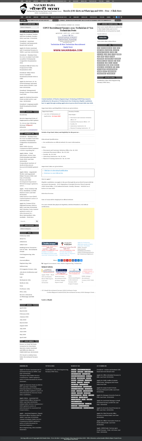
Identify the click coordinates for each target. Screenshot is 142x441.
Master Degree (101, 65)
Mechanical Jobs (25, 280)
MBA (108, 65)
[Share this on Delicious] (81, 260)
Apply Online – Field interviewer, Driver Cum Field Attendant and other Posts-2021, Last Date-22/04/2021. (28, 157)
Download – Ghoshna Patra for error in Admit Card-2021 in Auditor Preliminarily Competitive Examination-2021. (29, 59)
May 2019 (23, 334)
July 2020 (23, 320)
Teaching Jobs (111, 73)
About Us (23, 238)
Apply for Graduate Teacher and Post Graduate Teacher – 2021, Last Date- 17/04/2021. (29, 36)
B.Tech (113, 54)
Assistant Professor (103, 52)
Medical (117, 65)
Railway (99, 71)
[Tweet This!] (59, 260)
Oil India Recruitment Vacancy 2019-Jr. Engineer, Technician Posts (67, 253)
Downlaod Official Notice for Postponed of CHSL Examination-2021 (29, 67)
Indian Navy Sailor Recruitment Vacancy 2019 (29, 357)
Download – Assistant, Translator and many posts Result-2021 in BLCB (28, 43)
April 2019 (23, 337)
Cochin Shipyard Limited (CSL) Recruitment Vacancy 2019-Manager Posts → (71, 292)
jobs (118, 61)
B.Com (111, 52)
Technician (77, 25)
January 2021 (24, 317)
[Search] (121, 17)
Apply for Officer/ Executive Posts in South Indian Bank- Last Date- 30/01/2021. (108, 422)
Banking (108, 1)
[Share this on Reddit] (70, 260)
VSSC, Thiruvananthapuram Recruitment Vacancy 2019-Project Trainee (74, 280)
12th (114, 48)
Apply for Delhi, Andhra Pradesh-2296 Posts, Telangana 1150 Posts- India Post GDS (108, 382)
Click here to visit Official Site (53, 173)
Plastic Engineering (67, 263)
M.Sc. (110, 63)
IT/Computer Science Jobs (28, 269)
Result (104, 71)
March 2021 (23, 311)
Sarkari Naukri (112, 71)
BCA (98, 56)
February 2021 (24, 314)
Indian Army (75, 1)
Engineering (63, 25)
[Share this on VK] (73, 260)
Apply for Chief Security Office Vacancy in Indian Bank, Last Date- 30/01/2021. (108, 415)
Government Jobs (70, 25)
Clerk (106, 56)
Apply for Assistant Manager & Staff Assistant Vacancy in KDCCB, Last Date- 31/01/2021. (108, 402)
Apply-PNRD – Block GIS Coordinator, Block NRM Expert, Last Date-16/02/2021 (48, 278)
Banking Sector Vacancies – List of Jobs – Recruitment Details (28, 249)
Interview (110, 61)
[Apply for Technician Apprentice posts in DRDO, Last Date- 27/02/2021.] (87, 248)
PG (114, 67)
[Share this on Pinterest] (67, 260)
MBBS (111, 65)
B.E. (116, 52)
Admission (35, 1)
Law (70, 1)
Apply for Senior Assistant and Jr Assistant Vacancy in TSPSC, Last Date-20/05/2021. (29, 50)
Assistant (116, 50)
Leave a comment (75, 33)
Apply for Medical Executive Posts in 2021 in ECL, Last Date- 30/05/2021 (29, 99)
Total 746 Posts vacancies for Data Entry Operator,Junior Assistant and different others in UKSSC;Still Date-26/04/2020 (29, 348)
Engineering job (109, 58)
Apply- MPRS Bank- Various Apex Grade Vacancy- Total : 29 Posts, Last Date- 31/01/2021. (108, 430)
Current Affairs (44, 1)
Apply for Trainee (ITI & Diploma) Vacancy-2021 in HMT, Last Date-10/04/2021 (28, 205)
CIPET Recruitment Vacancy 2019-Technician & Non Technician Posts (68, 29)
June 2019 (23, 331)
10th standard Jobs (106, 48)
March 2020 (24, 323)
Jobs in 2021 (101, 63)
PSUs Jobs (101, 1)
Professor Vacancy (112, 69)
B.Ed (105, 54)
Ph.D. (117, 67)
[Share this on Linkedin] (78, 260)
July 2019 (23, 328)
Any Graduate (108, 50)
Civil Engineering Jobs (27, 254)
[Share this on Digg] (76, 260)
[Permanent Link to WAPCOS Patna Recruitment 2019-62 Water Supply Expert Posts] (61, 272)
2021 (118, 48)
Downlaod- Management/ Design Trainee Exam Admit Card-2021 (29, 92)
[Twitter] (117, 17)
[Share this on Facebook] (62, 260)
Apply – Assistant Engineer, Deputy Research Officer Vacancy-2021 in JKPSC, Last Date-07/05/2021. (31, 415)
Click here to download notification (56, 171)
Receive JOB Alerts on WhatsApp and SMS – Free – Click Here (92, 10)
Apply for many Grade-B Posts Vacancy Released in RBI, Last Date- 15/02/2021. (108, 390)
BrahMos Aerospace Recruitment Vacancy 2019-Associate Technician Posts (50, 253)
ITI (115, 61)
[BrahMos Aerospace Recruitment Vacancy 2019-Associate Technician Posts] (50, 246)
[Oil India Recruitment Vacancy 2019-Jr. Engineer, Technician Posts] (68, 246)
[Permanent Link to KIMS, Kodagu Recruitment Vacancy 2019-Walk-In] (88, 271)
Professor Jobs (92, 1)
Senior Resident (102, 73)
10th (99, 48)
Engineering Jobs (25, 263)
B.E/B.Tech (100, 54)
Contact (22, 257)
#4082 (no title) (25, 236)
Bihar (102, 56)
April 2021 (23, 308)
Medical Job (101, 67)
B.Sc (109, 54)
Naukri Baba (59, 33)
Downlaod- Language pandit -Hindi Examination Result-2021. (29, 106)
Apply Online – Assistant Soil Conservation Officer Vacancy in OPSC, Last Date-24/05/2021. (30, 400)
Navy (21, 286)
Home (22, 1)
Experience (117, 58)
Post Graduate (101, 69)
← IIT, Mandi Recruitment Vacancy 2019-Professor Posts (58, 290)
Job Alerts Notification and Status (58, 1)
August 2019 (24, 325)
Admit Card (28, 1)
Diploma (58, 25)
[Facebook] (119, 17)
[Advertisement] (92, 5)
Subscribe (102, 37)
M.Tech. (115, 63)
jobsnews (23, 127)
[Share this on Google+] (64, 260)
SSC (113, 1)
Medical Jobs (84, 1)
